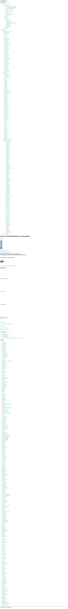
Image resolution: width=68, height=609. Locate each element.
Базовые (8, 144)
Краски (6, 97)
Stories (8, 15)
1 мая (8, 20)
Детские (6, 41)
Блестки (8, 145)
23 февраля (5, 343)
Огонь (6, 110)
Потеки (8, 198)
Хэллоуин (8, 23)
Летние (6, 50)
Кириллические (7, 31)
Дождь (8, 162)
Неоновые (6, 52)
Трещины (8, 220)
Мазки (8, 184)
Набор (8, 10)
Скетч (6, 120)
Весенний (4, 379)
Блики (8, 146)
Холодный (6, 69)
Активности (5, 357)
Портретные (7, 60)
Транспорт (4, 572)
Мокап (4, 29)
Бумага (8, 151)
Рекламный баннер (6, 530)
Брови (8, 149)
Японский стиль (8, 137)
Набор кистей (7, 107)
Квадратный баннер (6, 435)
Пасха (8, 19)
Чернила (6, 132)
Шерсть (8, 230)
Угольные (4, 576)
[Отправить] (34, 248)
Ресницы (6, 116)
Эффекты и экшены (8, 139)
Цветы (8, 225)
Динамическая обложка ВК (12, 7)
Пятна (8, 201)
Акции (6, 17)
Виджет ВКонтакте (10, 8)
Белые (6, 35)
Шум (5, 135)
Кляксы (6, 93)
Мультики (6, 106)
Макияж (6, 102)
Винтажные (7, 39)
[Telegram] (34, 246)
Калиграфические (8, 91)
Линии (6, 99)
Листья (6, 100)
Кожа (6, 94)
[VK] (34, 241)
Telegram (6, 28)
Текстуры (4, 564)
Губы (8, 160)
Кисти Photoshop (8, 140)
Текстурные (7, 126)
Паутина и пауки (10, 195)
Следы (8, 210)
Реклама (4, 529)
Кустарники (9, 179)
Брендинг (4, 372)
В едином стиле (5, 377)
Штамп (4, 596)
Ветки (8, 152)
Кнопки (4, 443)
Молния (8, 189)
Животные (9, 165)
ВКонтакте (7, 5)
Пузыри (4, 523)
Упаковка (4, 578)
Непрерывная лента (10, 14)
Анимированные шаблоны (12, 6)
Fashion (6, 34)
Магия (8, 183)
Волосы (6, 82)
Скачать (1, 259)
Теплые (6, 67)
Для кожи (4, 410)
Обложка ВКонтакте (10, 11)
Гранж (6, 85)
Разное (4, 526)
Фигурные (4, 579)
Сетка (8, 207)
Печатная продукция (6, 511)
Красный (6, 49)
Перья (8, 196)
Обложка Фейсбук (6, 496)
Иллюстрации (7, 90)
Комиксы (6, 95)
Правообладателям (6, 233)
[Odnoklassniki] (34, 244)
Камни (8, 170)
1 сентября (9, 24)
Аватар (4, 352)
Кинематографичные (6, 436)
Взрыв (8, 153)
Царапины (6, 131)
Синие (4, 545)
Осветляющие (7, 55)
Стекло (8, 214)
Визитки (4, 383)
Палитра (4, 503)
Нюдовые (4, 491)
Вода (5, 81)
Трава (6, 129)
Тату (5, 125)
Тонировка (7, 68)
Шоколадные (7, 71)
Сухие (6, 124)
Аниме (6, 77)
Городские (6, 40)
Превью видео (5, 520)
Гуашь (6, 87)
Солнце (8, 212)
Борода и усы (9, 148)
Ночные (6, 54)
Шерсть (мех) (5, 593)
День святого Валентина (11, 22)
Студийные (5, 558)
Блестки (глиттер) (8, 78)
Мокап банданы (5, 336)
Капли (8, 171)
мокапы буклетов (6, 250)
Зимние (6, 46)
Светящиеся (7, 119)
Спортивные (5, 553)
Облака (6, 109)
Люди (8, 182)
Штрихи (6, 134)
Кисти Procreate (5, 73)
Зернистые (7, 89)
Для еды (6, 43)
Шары (8, 229)
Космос (6, 96)
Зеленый (4, 420)
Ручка (6, 118)
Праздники (7, 18)
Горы (3, 395)
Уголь (6, 130)
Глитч (6, 84)
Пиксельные (7, 112)
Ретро (6, 61)
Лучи (8, 181)
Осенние (6, 56)
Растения (6, 115)
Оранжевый (5, 500)
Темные (4, 565)
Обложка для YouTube (7, 495)
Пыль (4, 524)
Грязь (8, 159)
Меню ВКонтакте (6, 475)
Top (1, 608)
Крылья (4, 455)
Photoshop (4, 138)
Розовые (6, 62)
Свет (8, 205)
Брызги (8, 150)
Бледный (6, 36)
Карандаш (6, 92)
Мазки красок (7, 101)
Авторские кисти (8, 74)
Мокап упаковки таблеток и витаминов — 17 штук (12, 337)
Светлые (6, 65)
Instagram (6, 12)
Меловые (8, 187)
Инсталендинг (9, 13)
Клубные (6, 47)
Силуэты (8, 208)
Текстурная (9, 217)
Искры (8, 169)
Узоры (4, 577)
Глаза (6, 83)
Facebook (6, 27)
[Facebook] (34, 243)
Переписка (4, 507)
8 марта (8, 25)
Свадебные (7, 64)
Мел (5, 105)
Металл (8, 188)
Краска (8, 176)
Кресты (8, 177)
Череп (8, 227)
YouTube (6, 16)
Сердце (8, 206)
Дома (8, 163)
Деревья (8, 161)
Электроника (5, 601)
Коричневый (7, 48)
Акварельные (7, 75)
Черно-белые (7, 70)
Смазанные (7, 121)
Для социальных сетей (7, 4)
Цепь (8, 226)
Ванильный (7, 38)
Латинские (7, 32)
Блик (5, 79)
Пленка (6, 59)
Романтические (7, 63)
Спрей (6, 123)
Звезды (8, 166)
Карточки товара (10, 9)
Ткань (6, 127)
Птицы (8, 199)
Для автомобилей (8, 42)
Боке (5, 37)
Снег (5, 122)
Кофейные (4, 450)
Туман (8, 221)
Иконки (4, 424)
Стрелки (8, 215)
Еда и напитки (5, 416)
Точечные (6, 128)
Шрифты (4, 30)
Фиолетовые (5, 580)
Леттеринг (6, 98)
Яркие (6, 72)
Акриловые (7, 76)
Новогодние (7, 53)
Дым (7, 164)
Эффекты (6, 136)
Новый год (9, 26)
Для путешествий (8, 45)
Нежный (6, 51)
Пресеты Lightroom (6, 33)
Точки (8, 218)
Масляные (6, 104)
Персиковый (7, 58)
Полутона (6, 113)
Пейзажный (7, 57)
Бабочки (8, 143)
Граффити (6, 86)
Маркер (6, 103)
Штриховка (9, 231)
